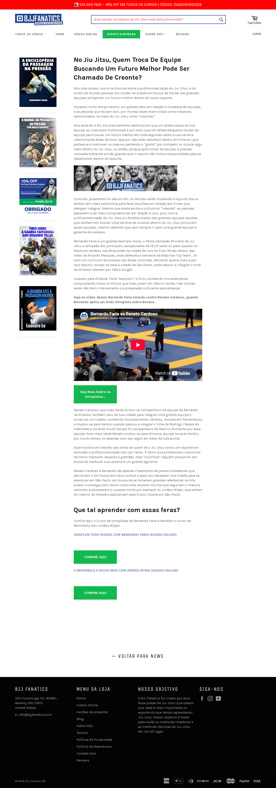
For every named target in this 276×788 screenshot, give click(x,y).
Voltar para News (140, 656)
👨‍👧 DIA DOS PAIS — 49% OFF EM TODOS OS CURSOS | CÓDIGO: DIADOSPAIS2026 (138, 5)
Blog (80, 719)
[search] (158, 19)
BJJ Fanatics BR (35, 781)
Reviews (182, 34)
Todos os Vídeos (29, 34)
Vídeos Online (85, 34)
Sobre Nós (154, 34)
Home (60, 34)
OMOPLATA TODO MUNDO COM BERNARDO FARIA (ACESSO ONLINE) (125, 535)
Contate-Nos (86, 753)
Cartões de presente (92, 712)
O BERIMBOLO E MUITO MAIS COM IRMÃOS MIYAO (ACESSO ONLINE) (126, 570)
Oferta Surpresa (121, 34)
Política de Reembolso (94, 746)
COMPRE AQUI (95, 557)
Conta (256, 34)
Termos (82, 733)
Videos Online (87, 705)
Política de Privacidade (94, 740)
